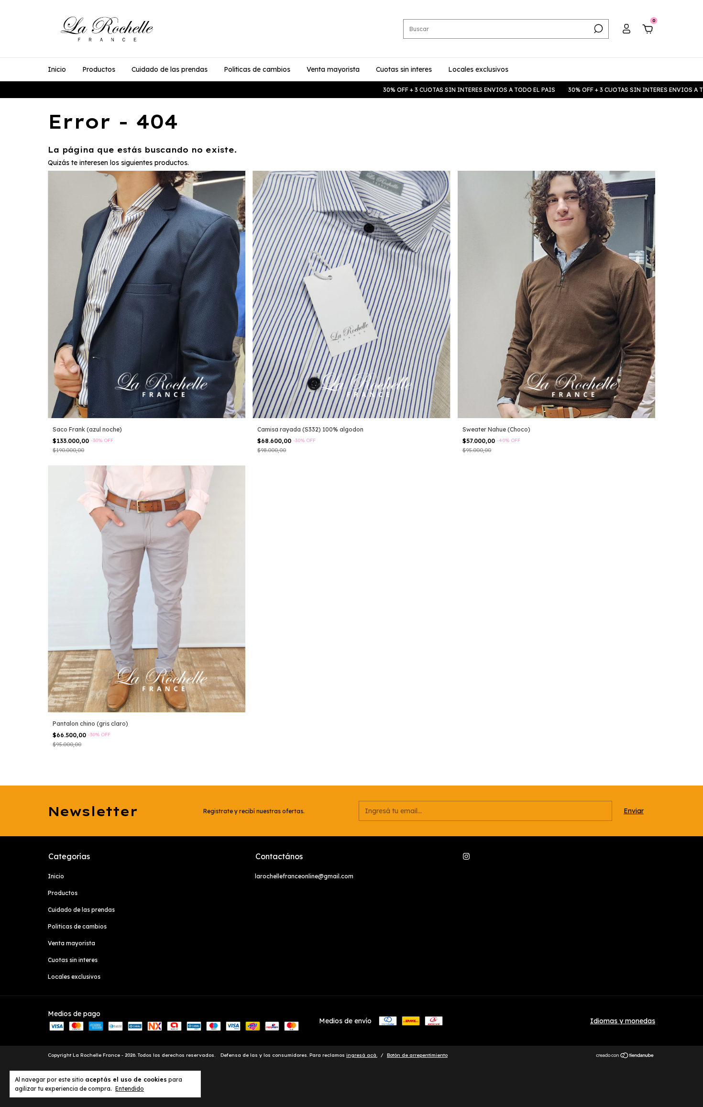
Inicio (57, 69)
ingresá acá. (361, 1055)
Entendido (129, 1088)
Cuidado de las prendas (170, 69)
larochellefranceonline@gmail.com (304, 876)
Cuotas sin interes (404, 69)
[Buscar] (597, 28)
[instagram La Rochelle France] (466, 856)
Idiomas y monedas (622, 1021)
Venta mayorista (333, 69)
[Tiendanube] (625, 1056)
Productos (98, 69)
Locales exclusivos (478, 69)
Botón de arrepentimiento (417, 1055)
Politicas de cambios (257, 69)
